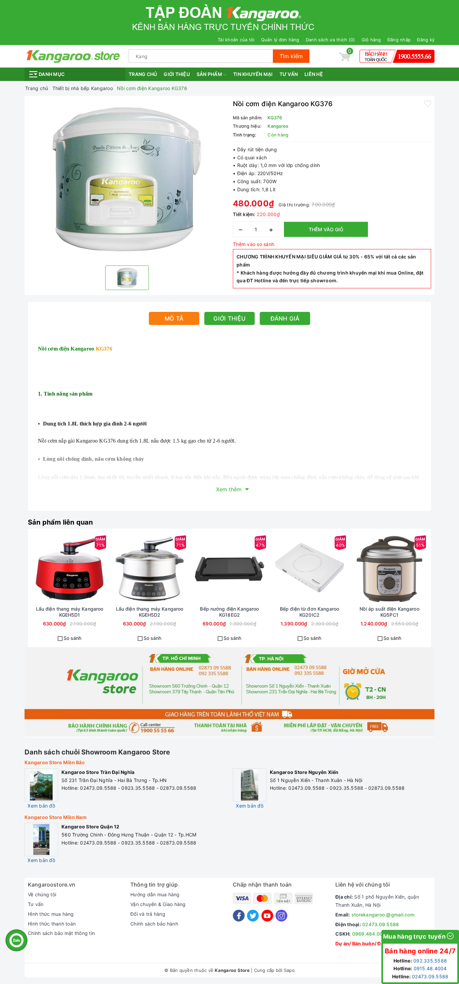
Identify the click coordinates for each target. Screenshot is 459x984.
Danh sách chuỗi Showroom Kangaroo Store (97, 752)
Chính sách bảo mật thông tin (61, 933)
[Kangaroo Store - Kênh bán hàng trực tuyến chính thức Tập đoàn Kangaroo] (73, 55)
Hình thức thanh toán (52, 924)
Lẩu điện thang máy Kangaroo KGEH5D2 (149, 612)
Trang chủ (143, 74)
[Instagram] (281, 915)
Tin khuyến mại (253, 74)
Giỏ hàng (371, 39)
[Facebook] (239, 915)
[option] (127, 179)
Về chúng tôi (42, 894)
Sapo (289, 970)
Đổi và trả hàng (147, 914)
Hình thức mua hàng (51, 914)
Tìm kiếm (291, 56)
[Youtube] (267, 915)
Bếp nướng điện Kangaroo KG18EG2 (229, 612)
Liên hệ (313, 74)
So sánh (73, 638)
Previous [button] (13, 593)
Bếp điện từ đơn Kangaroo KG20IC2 (309, 612)
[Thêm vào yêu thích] (427, 103)
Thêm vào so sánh (253, 244)
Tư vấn (289, 74)
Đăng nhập (399, 39)
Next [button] (446, 593)
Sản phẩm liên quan (60, 522)
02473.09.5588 (380, 924)
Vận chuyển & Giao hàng (158, 904)
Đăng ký (425, 39)
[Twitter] (253, 915)
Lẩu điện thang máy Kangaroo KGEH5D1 (69, 612)
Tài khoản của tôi (236, 39)
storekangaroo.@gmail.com (382, 914)
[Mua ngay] (45, 569)
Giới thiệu (177, 74)
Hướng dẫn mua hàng (155, 894)
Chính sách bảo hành (154, 924)
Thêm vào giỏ (326, 229)
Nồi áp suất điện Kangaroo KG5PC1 (389, 612)
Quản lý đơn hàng (280, 39)
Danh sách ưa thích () (330, 39)
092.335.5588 (430, 961)
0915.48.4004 (430, 968)
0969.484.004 (369, 934)
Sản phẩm (210, 74)
